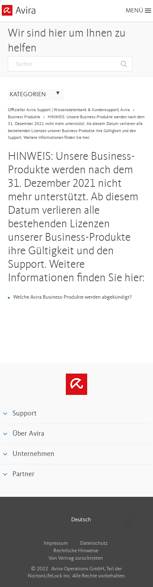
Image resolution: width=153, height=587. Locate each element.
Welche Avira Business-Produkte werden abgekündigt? (72, 297)
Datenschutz (93, 543)
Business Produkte (24, 117)
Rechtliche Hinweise (75, 551)
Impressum (56, 543)
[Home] (18, 11)
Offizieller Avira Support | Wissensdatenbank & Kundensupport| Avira (69, 110)
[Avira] (76, 384)
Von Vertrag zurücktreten (75, 558)
